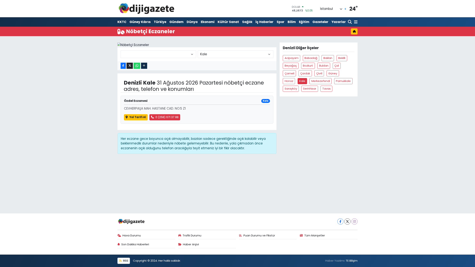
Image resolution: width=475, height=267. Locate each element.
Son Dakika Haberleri (135, 244)
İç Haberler (264, 22)
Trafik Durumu (192, 235)
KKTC (121, 22)
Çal (336, 65)
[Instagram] (354, 221)
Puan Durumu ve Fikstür (259, 235)
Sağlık (247, 22)
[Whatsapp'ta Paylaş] (137, 66)
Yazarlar (339, 22)
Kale (302, 81)
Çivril (319, 73)
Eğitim (304, 22)
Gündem (176, 22)
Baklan (327, 58)
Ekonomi (207, 22)
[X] (347, 221)
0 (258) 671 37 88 (166, 117)
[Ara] (350, 22)
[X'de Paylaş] (130, 66)
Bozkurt (308, 65)
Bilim (292, 22)
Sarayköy (291, 88)
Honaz (289, 81)
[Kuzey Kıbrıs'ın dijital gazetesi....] (146, 9)
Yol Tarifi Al (137, 117)
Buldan (323, 65)
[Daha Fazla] (144, 66)
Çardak (305, 73)
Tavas (326, 88)
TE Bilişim (352, 261)
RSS (125, 261)
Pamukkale (343, 81)
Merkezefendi (320, 81)
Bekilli (341, 58)
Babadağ (310, 58)
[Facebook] (340, 221)
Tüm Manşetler (314, 235)
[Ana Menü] (355, 22)
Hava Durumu (131, 235)
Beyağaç (291, 65)
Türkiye (160, 22)
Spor (280, 22)
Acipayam (292, 58)
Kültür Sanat (228, 22)
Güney (332, 73)
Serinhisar (309, 88)
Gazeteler (320, 22)
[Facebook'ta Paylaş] (123, 66)
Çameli (289, 73)
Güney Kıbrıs (140, 22)
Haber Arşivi (191, 244)
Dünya (192, 22)
